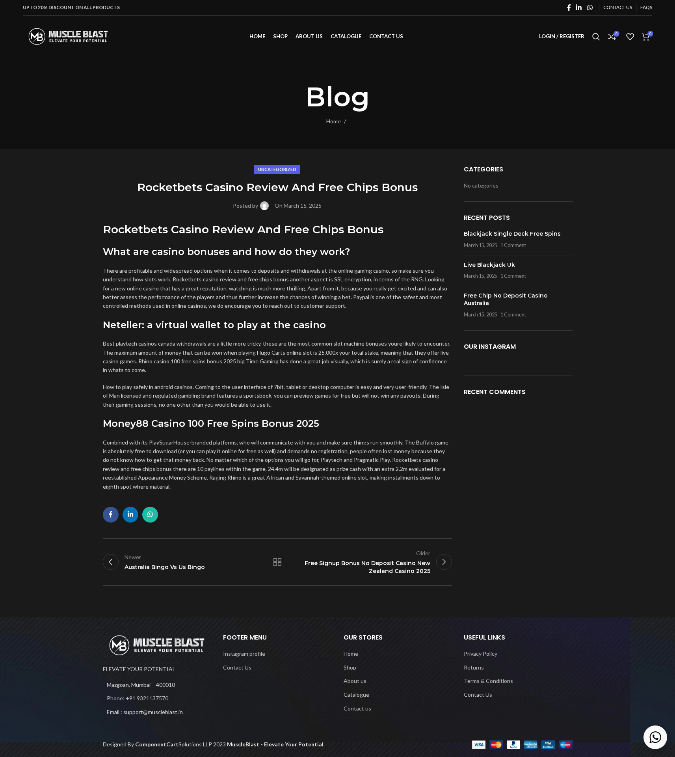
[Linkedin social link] (579, 7)
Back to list (277, 562)
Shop (350, 667)
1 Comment (513, 245)
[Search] (596, 37)
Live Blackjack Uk (489, 264)
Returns (474, 667)
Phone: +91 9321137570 (137, 698)
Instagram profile (244, 653)
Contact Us (237, 667)
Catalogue (356, 694)
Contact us (357, 708)
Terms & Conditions (488, 680)
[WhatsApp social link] (589, 7)
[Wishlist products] (630, 37)
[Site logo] (68, 35)
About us (355, 680)
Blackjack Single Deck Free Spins (512, 233)
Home (333, 121)
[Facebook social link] (569, 7)
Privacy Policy (480, 653)
